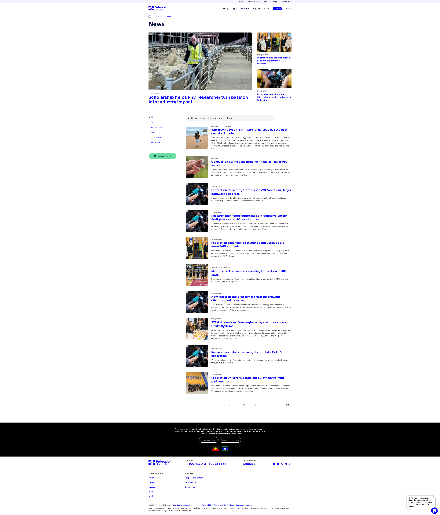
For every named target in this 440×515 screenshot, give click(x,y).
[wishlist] (286, 8)
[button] (191, 403)
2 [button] (229, 405)
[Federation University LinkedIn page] (286, 464)
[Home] (157, 8)
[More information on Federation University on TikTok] (290, 464)
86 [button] (255, 405)
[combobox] (230, 118)
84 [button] (244, 405)
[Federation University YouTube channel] (274, 464)
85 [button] (249, 405)
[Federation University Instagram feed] (282, 464)
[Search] (290, 8)
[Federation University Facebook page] (278, 464)
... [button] (238, 405)
